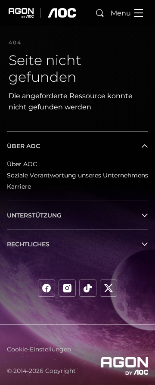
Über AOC (22, 164)
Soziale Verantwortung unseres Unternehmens (77, 175)
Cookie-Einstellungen (39, 349)
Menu (121, 13)
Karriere (19, 186)
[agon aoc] (42, 13)
